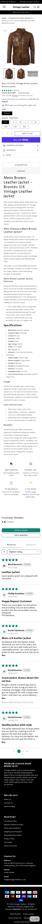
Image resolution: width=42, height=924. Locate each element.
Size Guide (8, 842)
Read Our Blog (9, 807)
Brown (7, 113)
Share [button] (8, 155)
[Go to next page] (27, 751)
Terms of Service (10, 846)
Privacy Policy (9, 839)
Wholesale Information (13, 835)
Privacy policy (28, 914)
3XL (15, 127)
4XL (24, 127)
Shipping (15, 95)
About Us (7, 800)
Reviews (22, 171)
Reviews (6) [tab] (11, 545)
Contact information (22, 922)
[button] (4, 7)
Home (4, 18)
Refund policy (15, 914)
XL (36, 122)
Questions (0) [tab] (31, 545)
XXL (6, 127)
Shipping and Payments (13, 832)
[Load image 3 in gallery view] (32, 73)
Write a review (21, 530)
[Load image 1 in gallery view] (9, 73)
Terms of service (15, 918)
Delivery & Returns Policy (13, 825)
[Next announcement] (38, 12)
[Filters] (4, 552)
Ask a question (21, 535)
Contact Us (8, 803)
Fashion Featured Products (21, 18)
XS (5, 122)
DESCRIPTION (21, 165)
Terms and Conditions (12, 828)
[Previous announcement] (3, 12)
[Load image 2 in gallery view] (21, 73)
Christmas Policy (10, 821)
